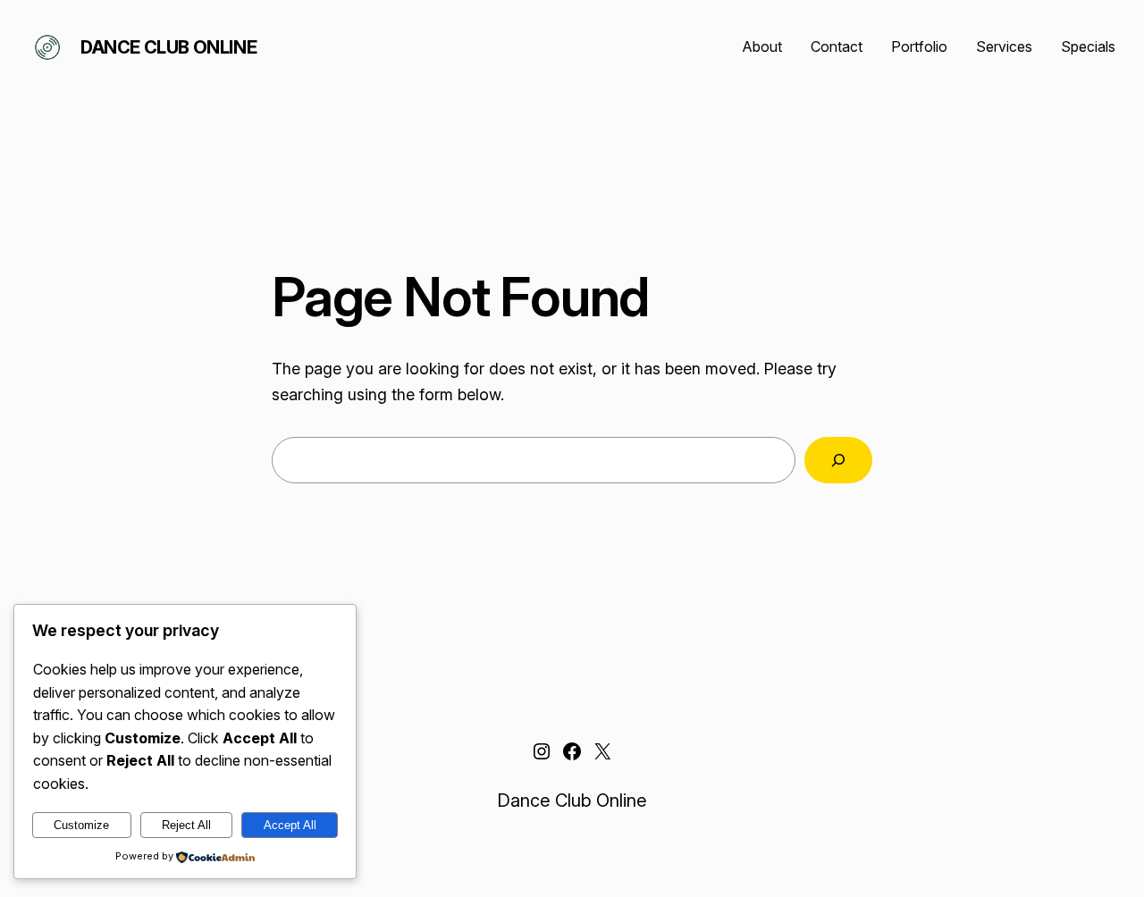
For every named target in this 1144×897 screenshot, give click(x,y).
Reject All (186, 825)
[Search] (838, 460)
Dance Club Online (168, 47)
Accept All (290, 825)
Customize (81, 825)
